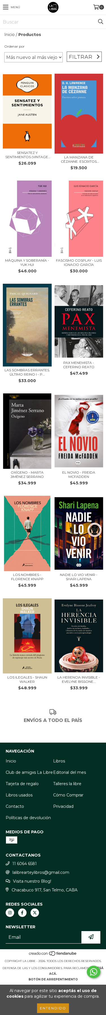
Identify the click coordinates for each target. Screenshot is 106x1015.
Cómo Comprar (68, 795)
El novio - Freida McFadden (78, 474)
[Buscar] (100, 22)
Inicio (9, 34)
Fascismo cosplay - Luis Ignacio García (79, 262)
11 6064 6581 (24, 863)
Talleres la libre (67, 783)
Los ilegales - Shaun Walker (27, 679)
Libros (59, 761)
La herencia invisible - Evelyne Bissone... (78, 679)
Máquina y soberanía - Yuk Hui (27, 262)
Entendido (53, 1008)
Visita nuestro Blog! (32, 881)
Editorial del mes (69, 772)
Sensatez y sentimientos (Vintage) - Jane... (27, 155)
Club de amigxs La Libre (29, 772)
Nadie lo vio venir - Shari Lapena (79, 577)
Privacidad (63, 806)
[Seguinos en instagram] (10, 912)
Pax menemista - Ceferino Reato (78, 365)
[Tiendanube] (53, 955)
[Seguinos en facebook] (22, 912)
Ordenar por (14, 46)
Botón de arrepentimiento (53, 979)
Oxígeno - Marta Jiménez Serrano (27, 474)
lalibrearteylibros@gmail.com (40, 872)
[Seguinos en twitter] (35, 912)
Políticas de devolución (28, 817)
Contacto (15, 806)
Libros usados (19, 795)
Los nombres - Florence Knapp (27, 577)
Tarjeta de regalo (22, 783)
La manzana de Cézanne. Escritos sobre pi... (79, 159)
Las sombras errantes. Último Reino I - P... (27, 372)
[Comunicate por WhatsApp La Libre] (93, 972)
